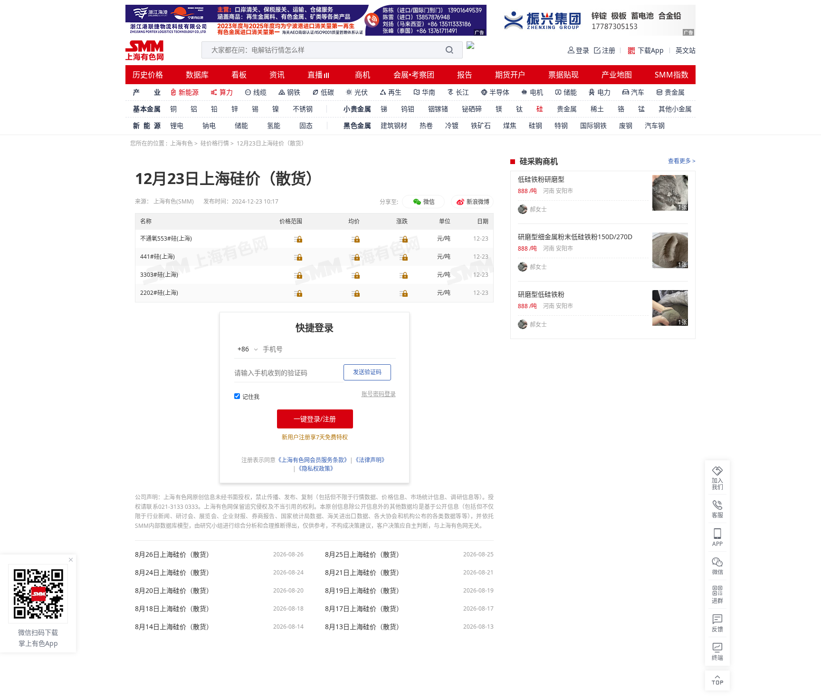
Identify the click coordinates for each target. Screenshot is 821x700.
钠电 (209, 125)
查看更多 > (682, 161)
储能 (566, 92)
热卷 (426, 125)
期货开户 (510, 74)
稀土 (597, 108)
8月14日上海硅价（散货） (174, 626)
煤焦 (509, 125)
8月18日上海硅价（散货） (174, 608)
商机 (362, 74)
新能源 (184, 92)
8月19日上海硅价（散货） (364, 590)
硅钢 (535, 125)
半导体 (495, 92)
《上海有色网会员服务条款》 (313, 460)
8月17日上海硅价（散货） (364, 608)
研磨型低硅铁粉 (541, 294)
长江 (458, 92)
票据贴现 (563, 74)
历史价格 (148, 74)
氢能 (273, 125)
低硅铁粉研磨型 (541, 179)
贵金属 (670, 92)
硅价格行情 (214, 143)
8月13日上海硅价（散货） (364, 626)
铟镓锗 (438, 108)
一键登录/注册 (315, 418)
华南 (424, 92)
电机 (532, 92)
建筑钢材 (394, 125)
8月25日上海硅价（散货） (364, 554)
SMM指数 (671, 74)
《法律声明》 (370, 460)
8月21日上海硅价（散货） (364, 572)
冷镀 (451, 125)
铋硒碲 (472, 108)
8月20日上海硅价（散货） (174, 590)
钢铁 (289, 92)
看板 (239, 74)
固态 (306, 125)
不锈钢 (303, 108)
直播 (316, 74)
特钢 (561, 125)
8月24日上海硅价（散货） (174, 572)
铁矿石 (481, 125)
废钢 (625, 125)
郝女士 (538, 209)
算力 (221, 92)
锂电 (176, 125)
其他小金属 (675, 108)
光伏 (357, 92)
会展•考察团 (413, 74)
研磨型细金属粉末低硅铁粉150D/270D (575, 237)
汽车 (633, 92)
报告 (464, 74)
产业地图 (616, 74)
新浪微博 (477, 202)
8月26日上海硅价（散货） (174, 554)
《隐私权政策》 (316, 469)
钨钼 (407, 108)
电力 (600, 92)
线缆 (256, 92)
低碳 (323, 92)
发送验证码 (367, 372)
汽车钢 (655, 125)
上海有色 (181, 143)
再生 (390, 92)
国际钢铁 (593, 125)
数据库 (197, 74)
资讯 (277, 74)
